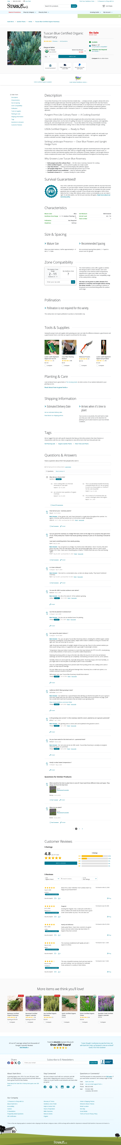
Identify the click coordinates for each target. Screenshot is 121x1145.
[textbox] (78, 463)
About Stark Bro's (12, 1104)
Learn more (68, 467)
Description (14, 97)
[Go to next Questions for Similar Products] (82, 829)
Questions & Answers (17, 122)
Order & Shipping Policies (87, 1101)
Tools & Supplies (16, 111)
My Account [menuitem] (107, 12)
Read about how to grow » (56, 387)
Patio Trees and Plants (82, 444)
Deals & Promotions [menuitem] (15, 12)
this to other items (100, 58)
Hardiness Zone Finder (50, 1104)
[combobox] (52, 879)
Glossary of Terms (49, 1101)
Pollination (14, 108)
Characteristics (15, 100)
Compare (49, 365)
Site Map (82, 1109)
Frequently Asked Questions (15, 1114)
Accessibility (10, 1106)
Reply (76, 520)
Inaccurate (81, 520)
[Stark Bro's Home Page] (17, 6)
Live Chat (28, 1)
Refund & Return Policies (87, 1104)
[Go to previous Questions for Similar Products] (73, 829)
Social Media (83, 1111)
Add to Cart (72, 56)
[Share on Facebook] (8, 1063)
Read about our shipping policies (54, 415)
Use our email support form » (93, 1084)
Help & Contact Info (49, 1106)
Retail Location (84, 1106)
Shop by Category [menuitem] (28, 12)
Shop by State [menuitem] (43, 12)
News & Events (48, 1114)
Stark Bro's (10, 21)
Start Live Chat (89, 1081)
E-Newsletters (11, 1111)
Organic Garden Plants (65, 444)
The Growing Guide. (71, 382)
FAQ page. (109, 1076)
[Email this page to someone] (19, 1063)
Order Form (14, 94)
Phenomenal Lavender (63, 790)
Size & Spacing (15, 103)
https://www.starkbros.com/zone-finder (61, 702)
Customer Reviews (16, 125)
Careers (9, 1109)
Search (74, 6)
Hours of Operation (49, 1109)
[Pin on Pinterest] (12, 1063)
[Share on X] (15, 1063)
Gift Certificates (11, 1116)
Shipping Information (17, 116)
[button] (94, 856)
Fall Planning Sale (50, 444)
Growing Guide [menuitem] (94, 12)
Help (8, 1)
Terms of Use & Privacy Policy (88, 1114)
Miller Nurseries (48, 1111)
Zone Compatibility (16, 105)
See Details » (24, 1047)
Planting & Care (15, 114)
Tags (12, 119)
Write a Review (61, 863)
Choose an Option (49, 47)
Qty (46, 56)
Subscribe (93, 1063)
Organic (46, 1116)
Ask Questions (64, 41)
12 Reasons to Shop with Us (105, 1)
